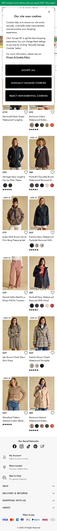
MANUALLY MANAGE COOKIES (28, 82)
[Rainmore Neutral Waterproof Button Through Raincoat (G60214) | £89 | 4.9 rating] (41, 430)
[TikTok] (28, 446)
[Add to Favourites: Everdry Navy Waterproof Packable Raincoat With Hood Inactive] (52, 232)
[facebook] (14, 446)
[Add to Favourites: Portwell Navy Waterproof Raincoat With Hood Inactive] (52, 293)
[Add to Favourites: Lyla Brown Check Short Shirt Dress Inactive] (26, 353)
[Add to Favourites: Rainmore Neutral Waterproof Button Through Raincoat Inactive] (52, 413)
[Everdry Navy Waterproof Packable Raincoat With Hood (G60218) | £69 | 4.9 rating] (41, 249)
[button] (28, 486)
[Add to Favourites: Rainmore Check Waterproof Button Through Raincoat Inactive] (52, 112)
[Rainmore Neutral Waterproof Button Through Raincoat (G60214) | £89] (41, 394)
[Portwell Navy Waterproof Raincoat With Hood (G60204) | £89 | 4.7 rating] (41, 310)
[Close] (49, 11)
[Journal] (42, 446)
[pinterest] (35, 446)
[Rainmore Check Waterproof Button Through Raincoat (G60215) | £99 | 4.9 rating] (41, 129)
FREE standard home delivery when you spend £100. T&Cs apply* (29, 2)
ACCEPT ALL (28, 70)
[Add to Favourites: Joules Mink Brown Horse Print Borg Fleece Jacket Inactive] (26, 232)
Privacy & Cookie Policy (18, 57)
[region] (28, 56)
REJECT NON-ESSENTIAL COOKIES (29, 95)
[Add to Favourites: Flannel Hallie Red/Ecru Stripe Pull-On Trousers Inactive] (26, 293)
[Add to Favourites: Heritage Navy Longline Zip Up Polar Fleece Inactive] (26, 172)
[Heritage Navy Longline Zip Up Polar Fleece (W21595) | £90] (15, 153)
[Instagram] (21, 446)
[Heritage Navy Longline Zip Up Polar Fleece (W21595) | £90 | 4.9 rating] (15, 189)
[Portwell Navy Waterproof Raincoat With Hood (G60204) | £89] (41, 273)
